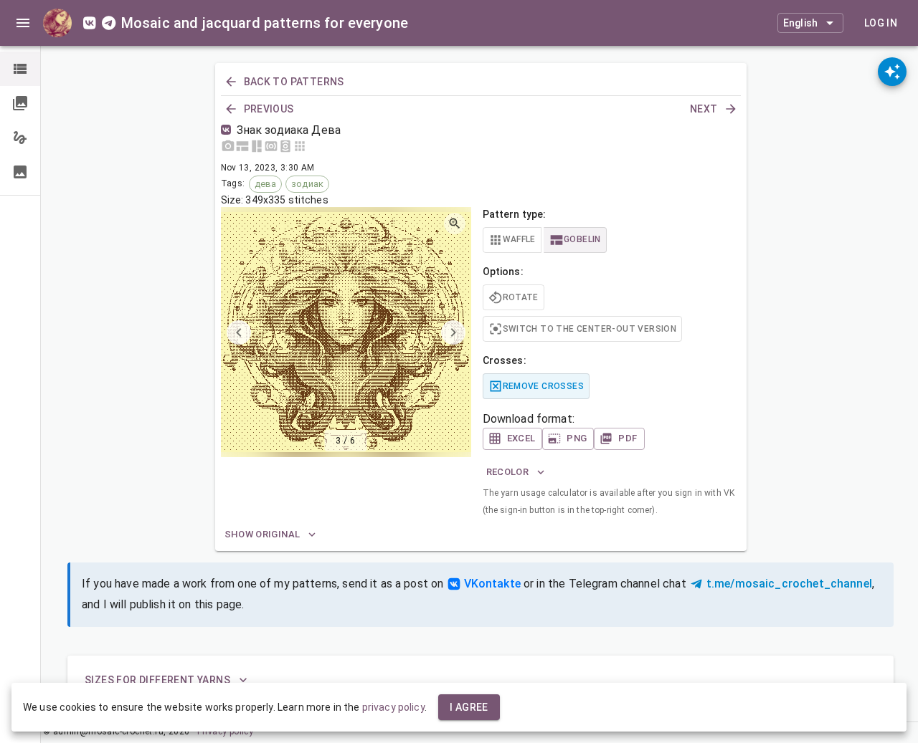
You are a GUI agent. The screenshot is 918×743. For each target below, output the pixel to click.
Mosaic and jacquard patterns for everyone (264, 23)
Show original (262, 534)
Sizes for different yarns (157, 680)
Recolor (507, 471)
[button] (20, 69)
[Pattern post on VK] (229, 130)
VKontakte (492, 583)
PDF (627, 438)
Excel (521, 438)
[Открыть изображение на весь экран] (454, 223)
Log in (880, 23)
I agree (469, 707)
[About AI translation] (892, 71)
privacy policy (393, 707)
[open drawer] (23, 23)
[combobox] (810, 23)
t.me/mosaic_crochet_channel (789, 583)
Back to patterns (294, 81)
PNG (577, 438)
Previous (269, 109)
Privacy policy (225, 732)
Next (704, 109)
